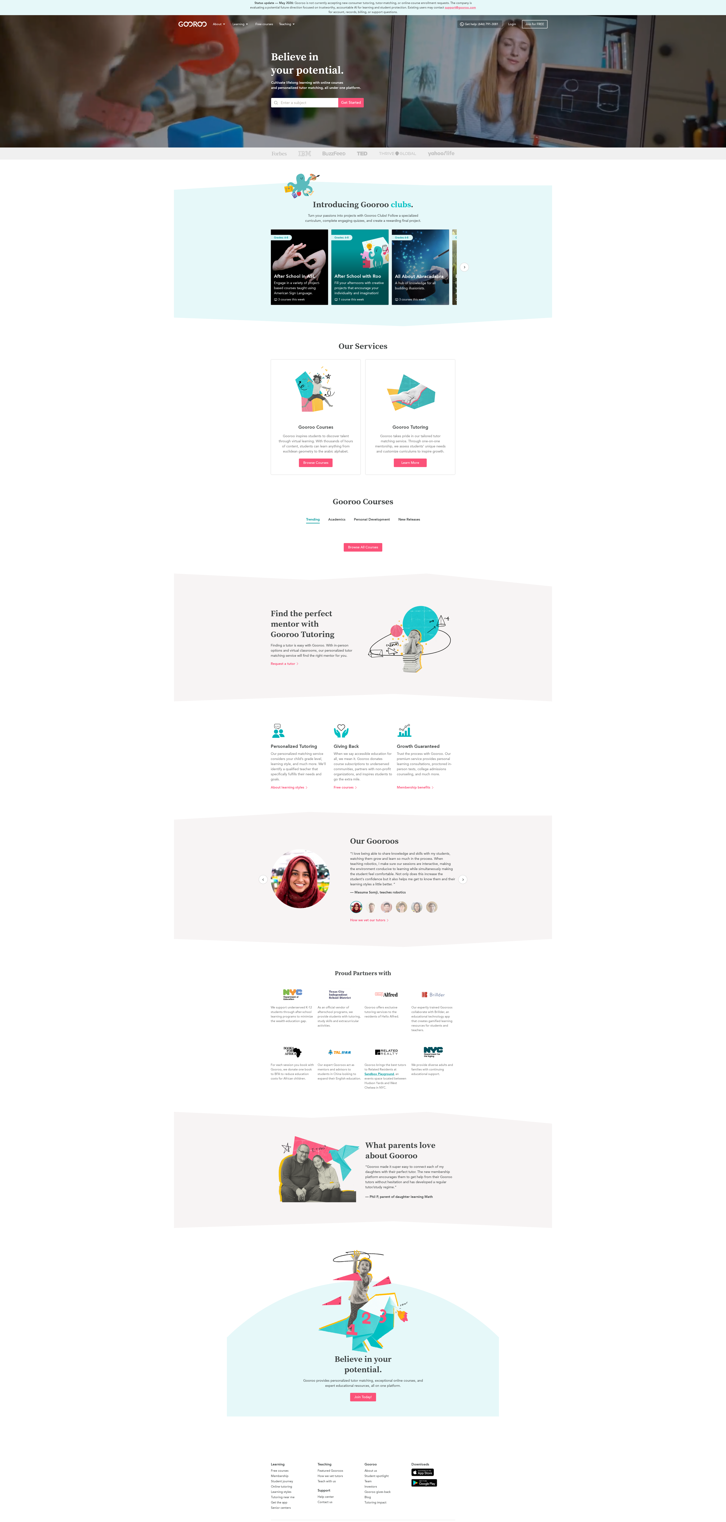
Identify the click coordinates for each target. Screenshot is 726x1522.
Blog (368, 1497)
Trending (313, 519)
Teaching (285, 24)
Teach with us (327, 1481)
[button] (219, 24)
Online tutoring (281, 1486)
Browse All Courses (363, 547)
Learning (238, 24)
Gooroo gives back (378, 1492)
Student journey (282, 1481)
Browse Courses (315, 463)
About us (371, 1470)
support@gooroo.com (460, 7)
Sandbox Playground (379, 1074)
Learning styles (281, 1492)
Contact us (325, 1502)
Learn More (410, 463)
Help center (326, 1497)
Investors (371, 1486)
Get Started (351, 102)
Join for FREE (534, 24)
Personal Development (372, 519)
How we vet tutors (330, 1476)
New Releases (409, 519)
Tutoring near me (283, 1497)
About (217, 24)
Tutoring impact (375, 1502)
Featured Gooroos (330, 1470)
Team (368, 1481)
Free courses (264, 24)
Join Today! (363, 1397)
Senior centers (281, 1508)
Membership (280, 1476)
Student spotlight (377, 1476)
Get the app (279, 1502)
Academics (336, 519)
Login (512, 24)
